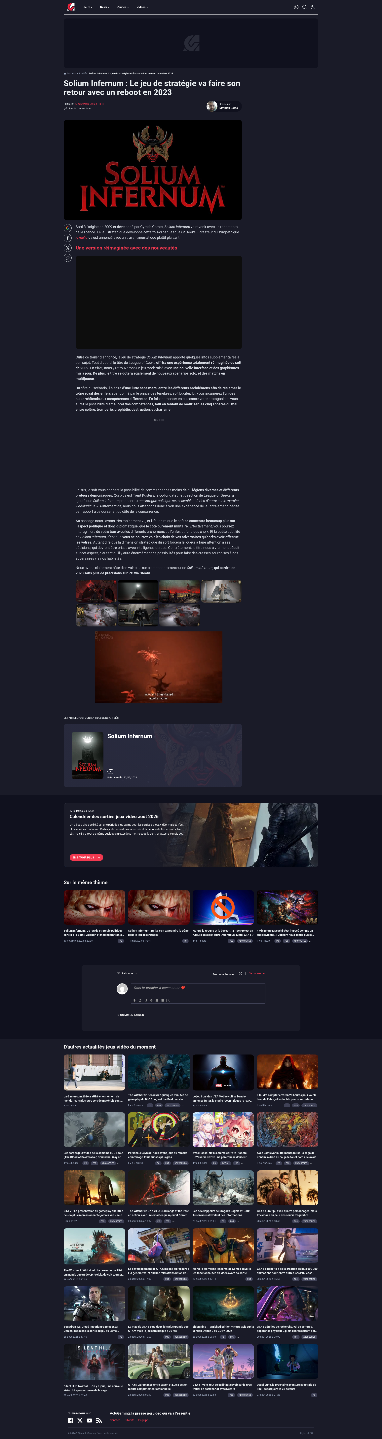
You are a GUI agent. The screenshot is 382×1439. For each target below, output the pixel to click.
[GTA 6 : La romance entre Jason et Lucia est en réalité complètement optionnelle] (159, 1361)
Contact (115, 1420)
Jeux (87, 7)
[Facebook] (70, 1420)
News (103, 7)
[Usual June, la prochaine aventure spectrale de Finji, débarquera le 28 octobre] (287, 1361)
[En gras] (134, 1000)
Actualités (81, 73)
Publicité (129, 1420)
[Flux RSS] (99, 1420)
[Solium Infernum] (87, 755)
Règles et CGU (306, 1433)
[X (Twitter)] (80, 1420)
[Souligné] (146, 1000)
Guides (121, 7)
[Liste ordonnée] (157, 1000)
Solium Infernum (129, 736)
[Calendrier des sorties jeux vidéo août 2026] (191, 835)
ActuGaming (71, 7)
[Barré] (151, 1000)
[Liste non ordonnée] (162, 1000)
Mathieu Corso (228, 108)
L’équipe (143, 1420)
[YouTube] (89, 1420)
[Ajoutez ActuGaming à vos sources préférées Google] (68, 228)
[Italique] (140, 1000)
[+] (168, 999)
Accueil (71, 73)
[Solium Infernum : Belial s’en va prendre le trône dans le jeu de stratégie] (159, 907)
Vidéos (141, 7)
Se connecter (256, 973)
